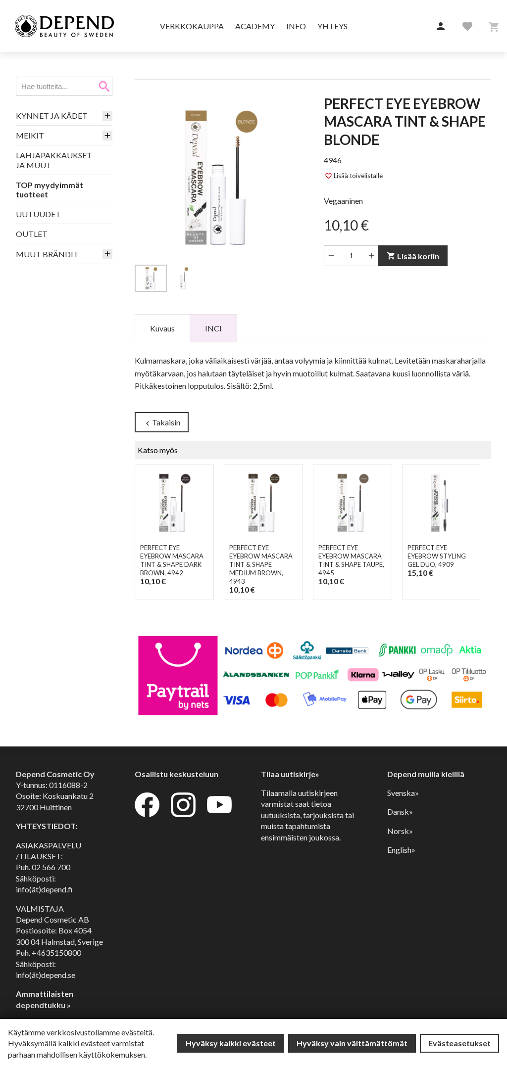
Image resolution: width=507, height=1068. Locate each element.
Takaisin (161, 423)
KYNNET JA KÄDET (52, 115)
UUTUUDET (38, 214)
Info (296, 26)
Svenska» (403, 792)
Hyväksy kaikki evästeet (231, 1043)
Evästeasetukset (459, 1043)
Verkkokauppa (192, 26)
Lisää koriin (413, 256)
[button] (440, 26)
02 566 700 (51, 867)
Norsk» (400, 831)
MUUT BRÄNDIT (47, 254)
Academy (255, 26)
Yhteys (332, 26)
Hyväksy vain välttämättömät (352, 1043)
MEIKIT (30, 135)
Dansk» (400, 811)
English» (401, 849)
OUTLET (32, 233)
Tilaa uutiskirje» (290, 774)
